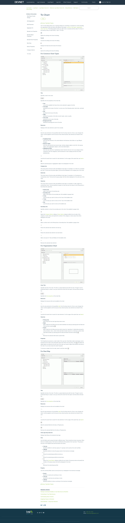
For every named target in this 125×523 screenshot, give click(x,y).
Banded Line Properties (32, 31)
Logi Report (51, 2)
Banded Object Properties (30, 35)
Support (76, 2)
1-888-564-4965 (89, 511)
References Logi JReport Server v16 (57, 7)
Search (81, 158)
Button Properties (31, 46)
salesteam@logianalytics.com (92, 513)
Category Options (31, 50)
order (59, 306)
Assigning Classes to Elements (47, 499)
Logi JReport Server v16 (44, 7)
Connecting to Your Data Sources (48, 494)
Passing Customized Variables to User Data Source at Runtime (54, 491)
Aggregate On (30, 28)
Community (84, 2)
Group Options (51, 460)
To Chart (29, 53)
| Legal (69, 521)
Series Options (61, 214)
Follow (43, 18)
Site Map (78, 521)
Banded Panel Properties (32, 39)
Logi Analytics (29, 7)
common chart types (71, 27)
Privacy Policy (73, 521)
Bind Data (29, 43)
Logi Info (58, 2)
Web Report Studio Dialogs (31, 17)
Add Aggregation (30, 21)
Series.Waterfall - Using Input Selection (49, 501)
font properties (49, 296)
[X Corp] (43, 505)
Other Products (67, 2)
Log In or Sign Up (105, 2)
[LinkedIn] (45, 505)
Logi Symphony (30, 2)
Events (93, 2)
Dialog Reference (68, 7)
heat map (45, 28)
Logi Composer (41, 2)
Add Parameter (30, 24)
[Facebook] (41, 505)
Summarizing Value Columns (47, 496)
